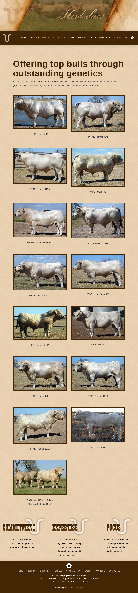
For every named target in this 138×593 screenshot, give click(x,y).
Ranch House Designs (74, 588)
